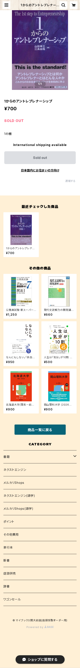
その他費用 (11, 534)
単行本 (8, 547)
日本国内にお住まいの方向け (40, 170)
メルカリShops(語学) (18, 508)
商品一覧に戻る (40, 430)
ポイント (8, 521)
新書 (6, 560)
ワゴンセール (12, 599)
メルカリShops (13, 482)
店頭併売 (9, 573)
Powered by (35, 627)
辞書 (6, 586)
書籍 (6, 457)
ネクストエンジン (14, 469)
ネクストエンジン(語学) (19, 495)
